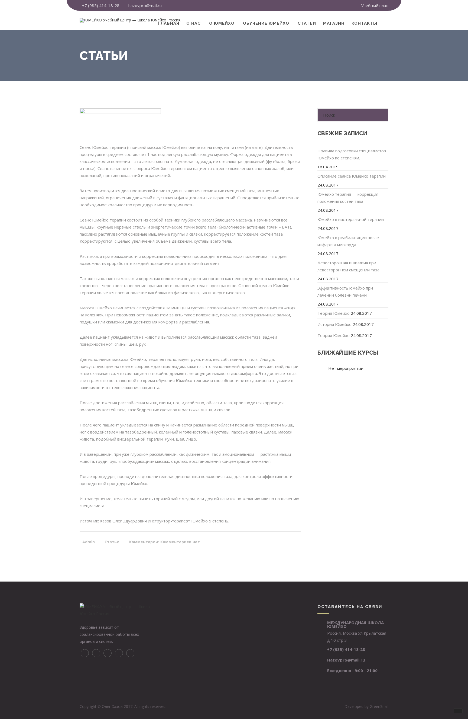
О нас (193, 23)
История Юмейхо (334, 324)
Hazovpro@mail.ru (346, 660)
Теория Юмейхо (333, 313)
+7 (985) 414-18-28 (100, 5)
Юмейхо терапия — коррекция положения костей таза (347, 197)
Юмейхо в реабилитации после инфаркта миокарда (348, 241)
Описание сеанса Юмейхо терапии (351, 176)
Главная (168, 23)
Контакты (364, 23)
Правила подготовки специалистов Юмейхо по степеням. (351, 154)
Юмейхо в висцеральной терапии (350, 219)
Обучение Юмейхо (266, 23)
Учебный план (374, 5)
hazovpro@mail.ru (145, 5)
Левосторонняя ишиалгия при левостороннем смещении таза (348, 266)
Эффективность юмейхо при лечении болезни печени (345, 291)
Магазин (333, 23)
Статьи (307, 23)
